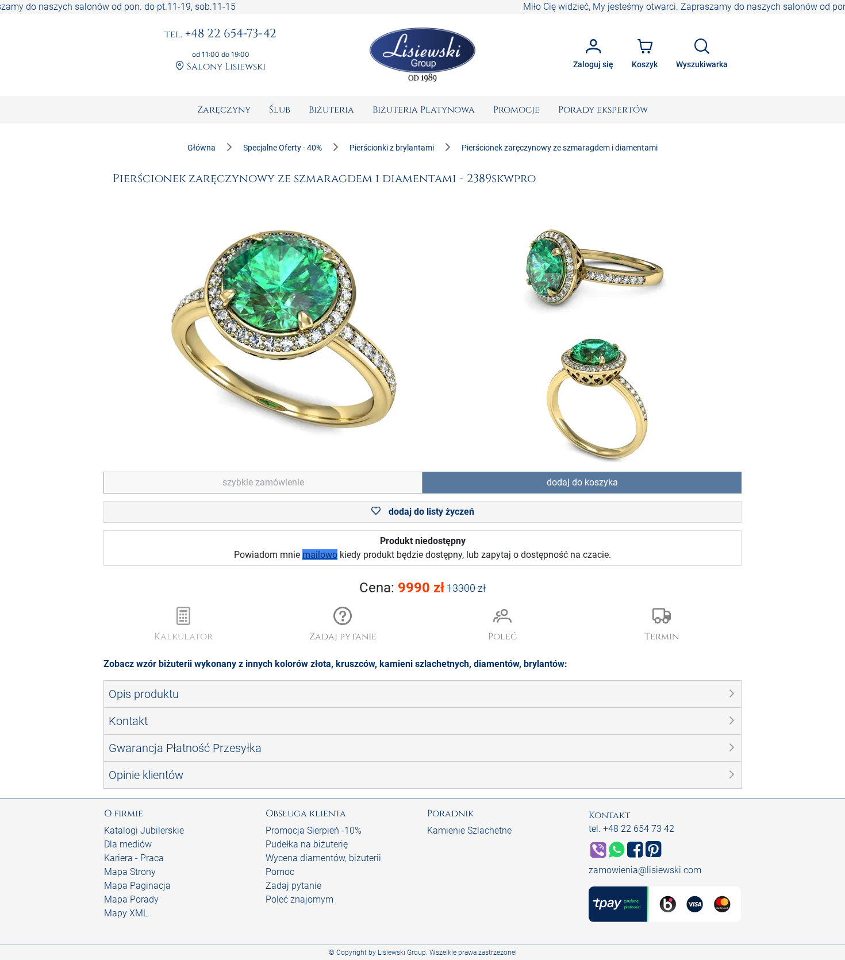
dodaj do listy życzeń (430, 511)
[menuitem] (224, 110)
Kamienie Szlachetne (469, 830)
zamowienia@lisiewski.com (645, 870)
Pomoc (280, 871)
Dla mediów (128, 844)
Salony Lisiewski (225, 67)
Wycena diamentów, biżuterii (323, 858)
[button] (343, 625)
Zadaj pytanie (293, 885)
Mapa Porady (131, 899)
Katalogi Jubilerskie (144, 830)
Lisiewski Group (402, 953)
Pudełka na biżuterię (307, 844)
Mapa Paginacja (137, 885)
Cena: (422, 588)
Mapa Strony (130, 871)
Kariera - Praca (134, 858)
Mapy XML (126, 913)
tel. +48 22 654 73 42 (631, 828)
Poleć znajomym (299, 899)
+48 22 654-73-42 (220, 34)
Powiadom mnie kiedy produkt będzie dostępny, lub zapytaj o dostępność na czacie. (422, 547)
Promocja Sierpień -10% (314, 830)
